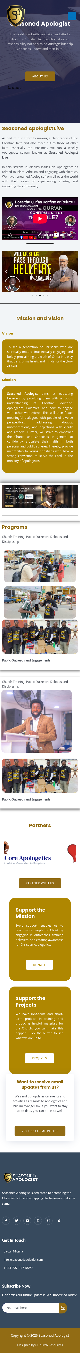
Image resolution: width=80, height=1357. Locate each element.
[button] (6, 271)
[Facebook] (6, 1221)
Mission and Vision (40, 318)
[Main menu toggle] (72, 16)
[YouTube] (27, 1221)
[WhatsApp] (38, 1221)
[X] (17, 1221)
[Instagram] (49, 1221)
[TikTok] (59, 1221)
